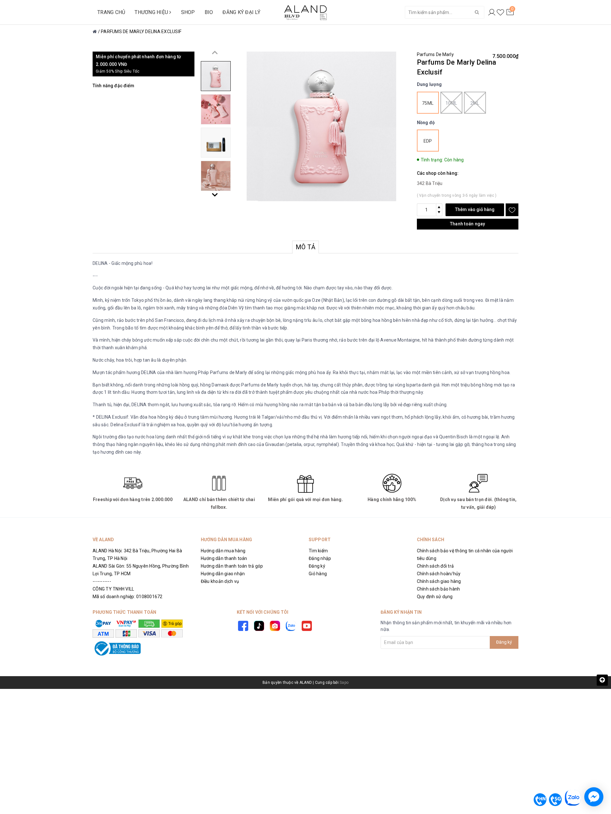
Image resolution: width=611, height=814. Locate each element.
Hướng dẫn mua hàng (223, 550)
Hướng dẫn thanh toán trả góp (232, 566)
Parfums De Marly (435, 54)
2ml (474, 103)
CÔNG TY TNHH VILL (113, 588)
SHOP (188, 12)
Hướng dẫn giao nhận (223, 573)
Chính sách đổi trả (435, 566)
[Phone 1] (540, 799)
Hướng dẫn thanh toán (224, 558)
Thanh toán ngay (467, 223)
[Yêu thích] (500, 12)
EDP (428, 141)
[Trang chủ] (95, 31)
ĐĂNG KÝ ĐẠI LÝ (241, 12)
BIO (209, 12)
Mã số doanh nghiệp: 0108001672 (128, 596)
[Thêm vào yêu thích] (512, 209)
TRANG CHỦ (111, 12)
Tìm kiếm (318, 550)
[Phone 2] (555, 799)
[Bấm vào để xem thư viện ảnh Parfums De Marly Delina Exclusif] (322, 126)
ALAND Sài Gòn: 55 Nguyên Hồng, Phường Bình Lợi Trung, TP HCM (141, 569)
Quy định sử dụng (435, 596)
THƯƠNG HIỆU (152, 12)
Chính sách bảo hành (438, 588)
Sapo (344, 682)
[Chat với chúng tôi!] (593, 796)
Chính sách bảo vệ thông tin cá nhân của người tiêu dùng (465, 554)
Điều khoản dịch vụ (220, 581)
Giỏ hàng (318, 573)
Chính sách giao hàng (439, 581)
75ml (427, 103)
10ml (451, 103)
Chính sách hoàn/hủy (439, 573)
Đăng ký (317, 566)
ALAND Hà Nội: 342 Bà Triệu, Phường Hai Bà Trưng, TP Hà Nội (137, 554)
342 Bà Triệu (430, 183)
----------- (102, 581)
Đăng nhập (320, 558)
